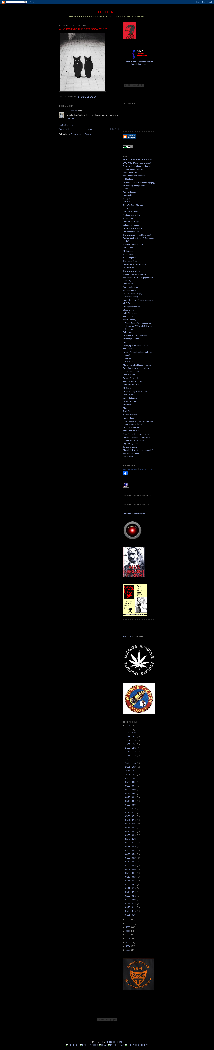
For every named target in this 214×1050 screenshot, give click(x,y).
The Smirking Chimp (131, 271)
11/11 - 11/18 (131, 755)
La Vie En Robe (129, 401)
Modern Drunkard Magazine (134, 274)
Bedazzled (127, 349)
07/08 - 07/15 (131, 816)
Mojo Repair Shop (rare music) (136, 434)
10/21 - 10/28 (131, 767)
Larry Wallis (128, 284)
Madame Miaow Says (132, 215)
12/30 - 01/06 (131, 733)
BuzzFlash (127, 342)
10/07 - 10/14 (131, 774)
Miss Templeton (129, 258)
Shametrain (128, 405)
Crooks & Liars (129, 375)
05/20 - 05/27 (131, 843)
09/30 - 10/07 (131, 778)
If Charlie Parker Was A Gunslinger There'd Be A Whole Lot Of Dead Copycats (137, 326)
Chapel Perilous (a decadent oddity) (138, 450)
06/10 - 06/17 (131, 831)
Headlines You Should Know (135, 335)
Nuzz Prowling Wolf (131, 431)
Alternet (126, 408)
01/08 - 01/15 (131, 911)
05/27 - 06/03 (131, 839)
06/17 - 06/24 (131, 828)
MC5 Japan (128, 254)
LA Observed (128, 268)
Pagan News (128, 457)
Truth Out (127, 411)
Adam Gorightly (129, 320)
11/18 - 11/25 (131, 752)
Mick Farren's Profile (130, 469)
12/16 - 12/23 (131, 736)
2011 (128, 920)
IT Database (128, 179)
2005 (128, 942)
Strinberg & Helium (131, 339)
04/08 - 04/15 (131, 865)
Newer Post (64, 129)
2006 (128, 939)
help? (144, 1045)
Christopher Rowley (131, 232)
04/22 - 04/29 (131, 858)
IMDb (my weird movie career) (135, 345)
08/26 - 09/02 (131, 793)
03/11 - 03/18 (131, 881)
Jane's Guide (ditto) (131, 371)
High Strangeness (130, 443)
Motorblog (127, 358)
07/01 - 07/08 (131, 820)
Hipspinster (127, 195)
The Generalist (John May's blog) (137, 235)
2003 (128, 950)
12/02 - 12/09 (131, 744)
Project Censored (130, 378)
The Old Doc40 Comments (134, 176)
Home (89, 129)
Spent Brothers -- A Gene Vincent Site (139, 300)
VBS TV (126, 303)
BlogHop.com (114, 1042)
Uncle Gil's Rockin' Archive (134, 264)
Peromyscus (128, 316)
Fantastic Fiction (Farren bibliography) (139, 182)
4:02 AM (70, 119)
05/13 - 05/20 (131, 846)
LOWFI (126, 208)
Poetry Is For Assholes (132, 381)
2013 (128, 726)
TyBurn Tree (128, 218)
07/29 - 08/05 (131, 805)
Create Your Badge (146, 469)
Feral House (128, 395)
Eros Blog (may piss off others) (136, 368)
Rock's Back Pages (131, 222)
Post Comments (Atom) (81, 134)
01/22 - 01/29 (131, 903)
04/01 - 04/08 (131, 869)
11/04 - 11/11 (131, 759)
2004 (128, 946)
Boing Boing (128, 332)
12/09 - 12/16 (131, 740)
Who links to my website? (134, 514)
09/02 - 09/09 (131, 790)
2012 (128, 729)
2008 (128, 931)
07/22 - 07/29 (131, 809)
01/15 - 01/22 (131, 907)
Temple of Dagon (130, 447)
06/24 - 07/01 (131, 824)
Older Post (114, 129)
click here (127, 637)
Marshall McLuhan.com (133, 244)
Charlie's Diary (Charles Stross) (136, 391)
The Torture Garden (131, 454)
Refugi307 (127, 202)
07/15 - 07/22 (131, 812)
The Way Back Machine (133, 205)
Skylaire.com (128, 251)
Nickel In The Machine (132, 228)
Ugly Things (128, 248)
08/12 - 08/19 (131, 801)
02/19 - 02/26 (131, 888)
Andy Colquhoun (130, 192)
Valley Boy (127, 198)
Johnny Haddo (72, 111)
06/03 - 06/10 (131, 835)
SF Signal (127, 388)
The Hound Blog (130, 261)
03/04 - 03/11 (131, 884)
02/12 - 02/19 (131, 892)
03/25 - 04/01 (131, 873)
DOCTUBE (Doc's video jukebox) (137, 163)
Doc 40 (107, 12)
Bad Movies (128, 361)
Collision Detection (131, 225)
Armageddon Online (131, 306)
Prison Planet (128, 418)
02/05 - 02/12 (131, 896)
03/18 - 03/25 (131, 877)
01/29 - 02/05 (131, 900)
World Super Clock (131, 172)
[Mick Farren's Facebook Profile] (125, 475)
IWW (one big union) (131, 385)
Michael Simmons (130, 415)
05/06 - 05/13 (131, 850)
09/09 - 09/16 (131, 786)
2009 (128, 927)
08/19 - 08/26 (131, 797)
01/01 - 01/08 (131, 915)
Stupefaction (128, 310)
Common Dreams (130, 287)
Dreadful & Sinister (131, 427)
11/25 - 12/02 (131, 748)
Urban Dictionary (130, 398)
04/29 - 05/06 (131, 854)
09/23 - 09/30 (131, 782)
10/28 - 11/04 (131, 763)
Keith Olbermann (130, 313)
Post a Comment (66, 125)
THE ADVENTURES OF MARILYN (137, 160)
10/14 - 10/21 (131, 771)
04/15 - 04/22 (131, 862)
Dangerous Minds (130, 212)
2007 (128, 935)
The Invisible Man (130, 290)
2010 (128, 923)
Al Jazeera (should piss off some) (137, 365)
